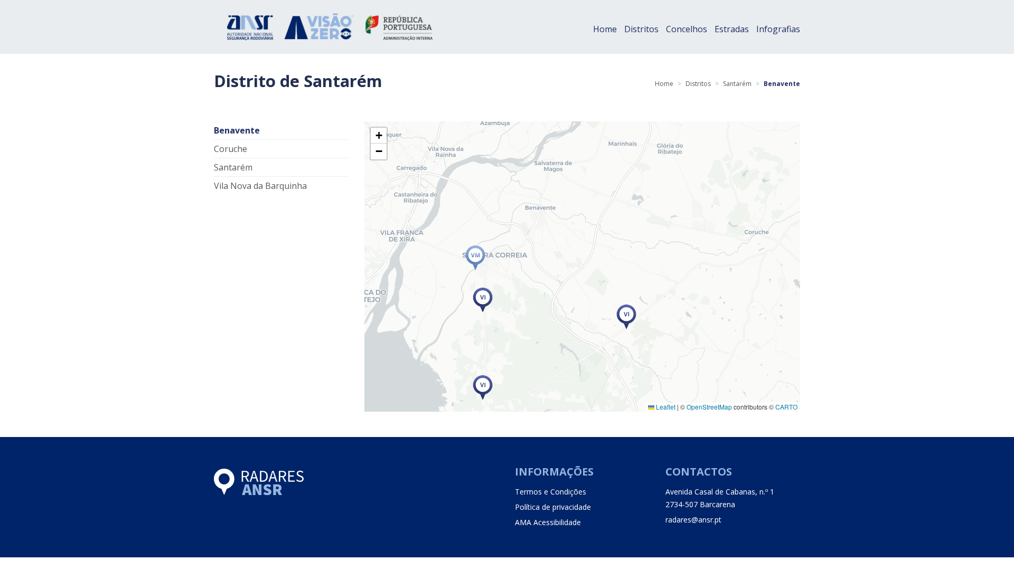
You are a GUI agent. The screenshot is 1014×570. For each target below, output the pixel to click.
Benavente (237, 130)
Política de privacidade (553, 507)
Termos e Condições (550, 492)
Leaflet (664, 406)
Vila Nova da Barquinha (260, 186)
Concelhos (686, 29)
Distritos (641, 29)
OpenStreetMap (709, 406)
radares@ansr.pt (693, 520)
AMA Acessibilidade (548, 522)
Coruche (230, 149)
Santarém (737, 83)
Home (605, 29)
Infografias (778, 29)
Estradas (732, 29)
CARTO (786, 406)
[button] (475, 258)
